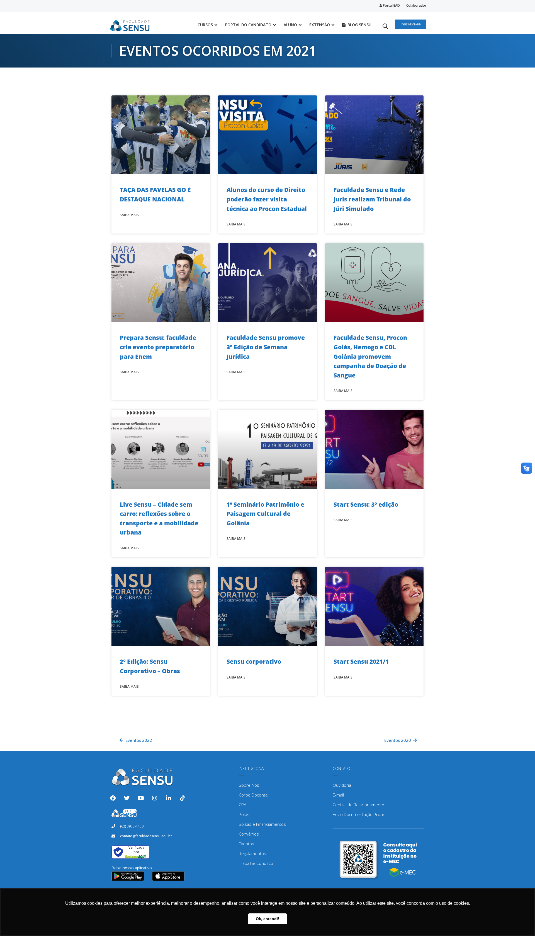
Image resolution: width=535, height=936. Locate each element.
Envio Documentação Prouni (359, 814)
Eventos (246, 843)
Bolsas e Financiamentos (262, 824)
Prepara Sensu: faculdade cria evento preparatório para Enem (158, 347)
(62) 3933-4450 (132, 826)
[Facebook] (112, 798)
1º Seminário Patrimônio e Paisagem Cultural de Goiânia (265, 514)
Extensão (319, 24)
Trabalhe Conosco (256, 863)
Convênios (249, 834)
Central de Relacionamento (358, 804)
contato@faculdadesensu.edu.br (146, 836)
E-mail (338, 795)
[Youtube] (140, 798)
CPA (242, 804)
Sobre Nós (249, 785)
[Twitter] (126, 798)
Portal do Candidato (248, 24)
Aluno (290, 24)
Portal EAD (391, 5)
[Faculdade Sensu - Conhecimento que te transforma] (130, 25)
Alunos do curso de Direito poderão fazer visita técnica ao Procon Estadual (267, 199)
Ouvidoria (342, 785)
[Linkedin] (168, 798)
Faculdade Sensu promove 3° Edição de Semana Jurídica (266, 347)
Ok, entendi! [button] (267, 918)
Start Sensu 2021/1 (361, 661)
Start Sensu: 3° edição (366, 504)
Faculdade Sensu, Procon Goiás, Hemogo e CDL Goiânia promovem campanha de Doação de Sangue (370, 356)
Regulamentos (252, 853)
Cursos (205, 24)
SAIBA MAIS (129, 215)
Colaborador (416, 5)
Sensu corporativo (254, 661)
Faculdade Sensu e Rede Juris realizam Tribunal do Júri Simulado (372, 199)
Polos (244, 814)
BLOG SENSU (359, 24)
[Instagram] (154, 798)
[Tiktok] (182, 798)
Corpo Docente (253, 795)
